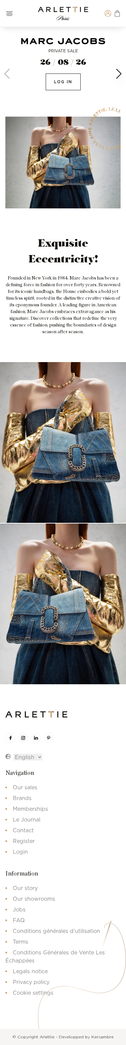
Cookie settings (33, 993)
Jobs (19, 909)
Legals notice (30, 971)
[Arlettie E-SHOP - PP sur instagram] (23, 738)
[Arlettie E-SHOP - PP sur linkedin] (36, 738)
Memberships (30, 809)
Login (20, 852)
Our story (25, 888)
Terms (20, 942)
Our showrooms (34, 899)
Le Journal (26, 819)
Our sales (25, 787)
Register (24, 841)
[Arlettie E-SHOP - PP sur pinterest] (48, 738)
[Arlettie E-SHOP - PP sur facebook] (10, 738)
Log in (63, 81)
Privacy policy (31, 982)
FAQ (19, 920)
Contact (23, 830)
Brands (22, 798)
